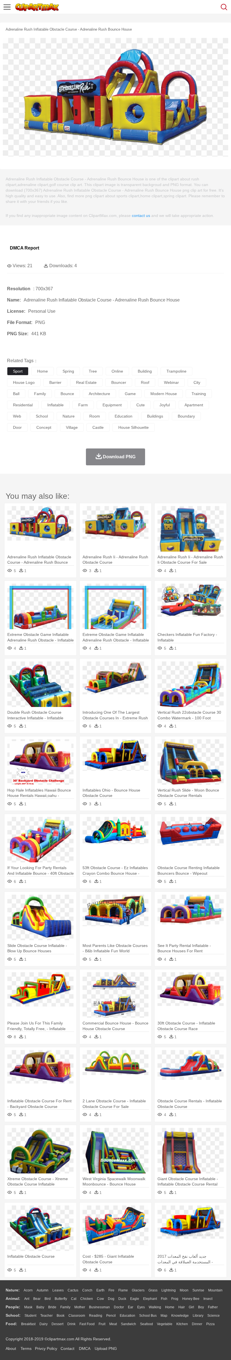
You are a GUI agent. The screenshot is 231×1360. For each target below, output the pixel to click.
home (42, 371)
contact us (141, 215)
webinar (171, 382)
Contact (67, 1348)
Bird (48, 1299)
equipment (112, 405)
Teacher (46, 1316)
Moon (184, 1290)
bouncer (118, 382)
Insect (207, 1299)
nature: (13, 1290)
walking (155, 1307)
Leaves (58, 1290)
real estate (86, 382)
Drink (71, 1324)
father (213, 1307)
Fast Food (87, 1324)
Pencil (111, 1316)
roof (145, 382)
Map (164, 1316)
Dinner (197, 1324)
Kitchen (182, 1324)
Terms (26, 1348)
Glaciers (138, 1290)
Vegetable (164, 1324)
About (11, 1348)
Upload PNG (106, 1348)
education (123, 416)
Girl (191, 1307)
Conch (87, 1290)
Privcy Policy (46, 1348)
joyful (164, 405)
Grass (152, 1290)
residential (23, 405)
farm (83, 405)
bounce (67, 393)
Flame (123, 1290)
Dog (111, 1299)
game (130, 393)
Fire (111, 1290)
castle (98, 427)
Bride (52, 1307)
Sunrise (198, 1290)
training (199, 393)
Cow (100, 1299)
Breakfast (28, 1324)
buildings (155, 416)
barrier (55, 382)
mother (79, 1307)
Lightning (168, 1290)
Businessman (99, 1307)
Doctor (119, 1307)
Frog (174, 1299)
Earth (100, 1290)
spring (68, 371)
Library (198, 1316)
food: (11, 1324)
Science (213, 1316)
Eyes (141, 1307)
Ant (26, 1299)
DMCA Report (24, 248)
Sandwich (128, 1324)
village (72, 427)
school (42, 416)
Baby (40, 1307)
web (17, 416)
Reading (95, 1316)
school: (13, 1315)
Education (127, 1316)
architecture (99, 393)
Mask (28, 1307)
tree (93, 371)
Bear (37, 1299)
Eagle (134, 1299)
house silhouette (133, 427)
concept (43, 427)
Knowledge (180, 1316)
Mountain (215, 1290)
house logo (24, 382)
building (145, 371)
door (17, 427)
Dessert (57, 1324)
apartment (194, 405)
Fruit (102, 1324)
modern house (163, 393)
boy (201, 1307)
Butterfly (61, 1299)
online (117, 371)
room (94, 416)
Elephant (150, 1299)
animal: (13, 1298)
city (197, 382)
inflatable (55, 405)
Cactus (73, 1290)
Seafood (146, 1324)
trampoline (176, 371)
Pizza (210, 1324)
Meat (113, 1324)
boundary (186, 416)
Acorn (28, 1290)
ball (16, 393)
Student (30, 1316)
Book (61, 1316)
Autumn (42, 1290)
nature (69, 416)
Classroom (76, 1316)
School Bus (148, 1316)
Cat (73, 1299)
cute (140, 405)
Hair (181, 1307)
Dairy (43, 1324)
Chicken (86, 1299)
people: (13, 1307)
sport (18, 371)
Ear (130, 1307)
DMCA (84, 1348)
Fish (164, 1299)
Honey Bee (190, 1299)
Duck (122, 1299)
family (40, 393)
